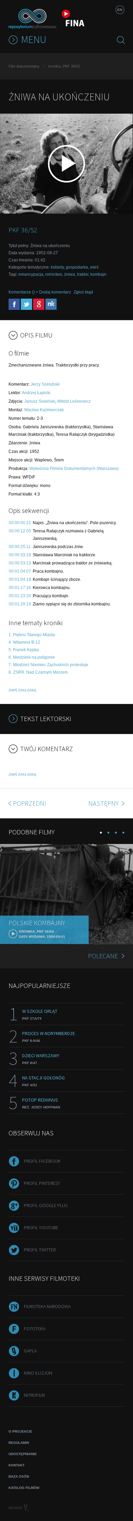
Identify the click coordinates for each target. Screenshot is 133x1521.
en (119, 10)
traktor (82, 274)
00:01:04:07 (20, 571)
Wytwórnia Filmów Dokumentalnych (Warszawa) (74, 468)
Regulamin (19, 1443)
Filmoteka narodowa (47, 1306)
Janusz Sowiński (39, 401)
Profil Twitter (40, 1250)
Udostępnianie (23, 1454)
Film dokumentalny (24, 66)
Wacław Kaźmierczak (44, 409)
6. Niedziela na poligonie (32, 657)
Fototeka (34, 1328)
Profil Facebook (42, 1161)
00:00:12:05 (20, 531)
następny (104, 803)
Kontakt (17, 1465)
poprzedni (29, 803)
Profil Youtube (41, 1227)
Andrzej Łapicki (36, 392)
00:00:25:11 (20, 546)
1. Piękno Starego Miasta (32, 634)
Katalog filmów (24, 1488)
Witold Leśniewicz (74, 401)
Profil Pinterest (42, 1183)
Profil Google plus (46, 1205)
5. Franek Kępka (24, 649)
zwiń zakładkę (22, 690)
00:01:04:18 (20, 579)
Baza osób (19, 1476)
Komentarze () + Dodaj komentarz (40, 292)
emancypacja (30, 274)
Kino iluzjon (38, 1373)
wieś (94, 267)
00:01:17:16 (20, 587)
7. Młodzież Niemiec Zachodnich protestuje (48, 664)
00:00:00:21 (20, 522)
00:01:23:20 (20, 595)
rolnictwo (53, 274)
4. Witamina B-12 (24, 642)
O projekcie (20, 1431)
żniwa (69, 274)
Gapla (30, 1351)
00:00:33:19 (20, 555)
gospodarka (77, 267)
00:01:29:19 (20, 604)
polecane (103, 955)
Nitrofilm (34, 1395)
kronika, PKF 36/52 (64, 66)
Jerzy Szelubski (45, 384)
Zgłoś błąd (83, 292)
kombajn (98, 274)
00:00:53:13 (20, 563)
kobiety (57, 267)
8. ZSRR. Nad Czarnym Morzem (38, 672)
